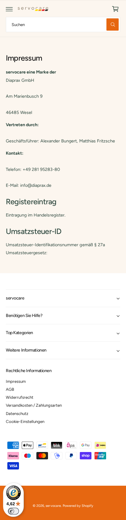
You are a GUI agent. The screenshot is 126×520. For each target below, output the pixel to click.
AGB (10, 389)
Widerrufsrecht (19, 397)
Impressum (16, 381)
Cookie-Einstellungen (25, 421)
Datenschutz (17, 413)
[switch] (13, 511)
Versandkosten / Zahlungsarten (34, 405)
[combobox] (63, 24)
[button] (9, 9)
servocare (53, 506)
